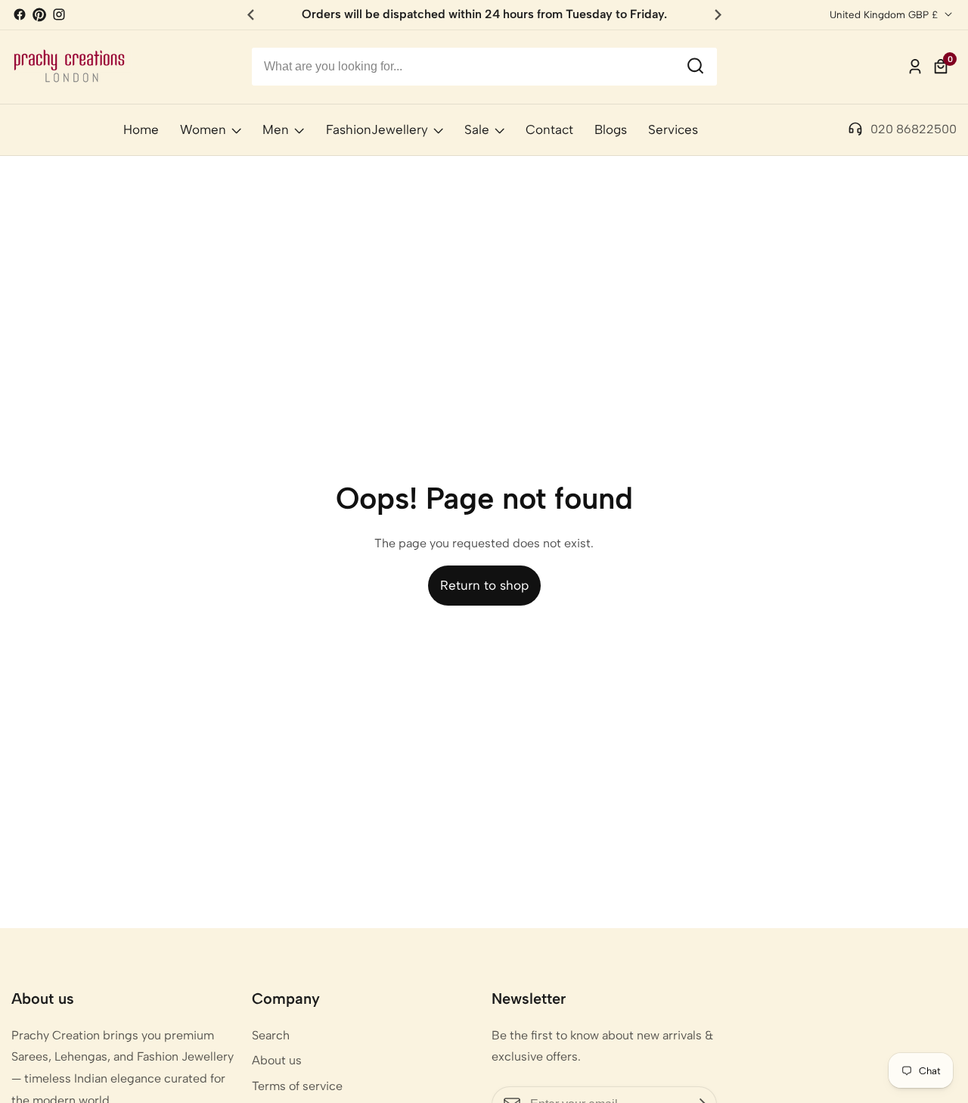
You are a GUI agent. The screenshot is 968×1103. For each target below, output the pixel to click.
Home (141, 129)
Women (203, 129)
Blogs (610, 129)
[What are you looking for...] (695, 67)
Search (271, 1035)
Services (673, 129)
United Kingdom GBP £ (885, 14)
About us (277, 1060)
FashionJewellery (377, 129)
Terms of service (297, 1086)
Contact (549, 129)
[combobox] (484, 67)
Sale (476, 129)
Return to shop (484, 585)
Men (275, 129)
